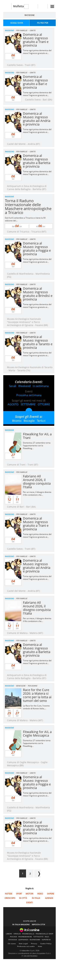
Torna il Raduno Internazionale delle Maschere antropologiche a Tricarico (28, 206)
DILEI (47, 937)
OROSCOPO (10, 898)
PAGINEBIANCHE (25, 937)
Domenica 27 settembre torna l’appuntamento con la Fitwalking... (36, 445)
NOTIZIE (8, 893)
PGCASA (13, 937)
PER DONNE (32, 685)
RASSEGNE (30, 15)
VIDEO (40, 893)
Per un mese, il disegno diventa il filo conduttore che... (37, 493)
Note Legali (23, 943)
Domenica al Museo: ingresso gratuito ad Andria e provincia (36, 118)
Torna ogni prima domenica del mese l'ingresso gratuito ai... (37, 52)
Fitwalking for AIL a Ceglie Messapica (37, 734)
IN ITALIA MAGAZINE (21, 924)
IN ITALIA (36, 898)
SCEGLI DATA (16, 22)
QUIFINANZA (23, 940)
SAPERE (50, 893)
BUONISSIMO (35, 940)
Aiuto (40, 946)
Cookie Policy (45, 943)
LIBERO (9, 934)
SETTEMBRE (28, 404)
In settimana (41, 386)
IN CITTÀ (23, 898)
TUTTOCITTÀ (38, 937)
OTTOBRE (44, 404)
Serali (12, 386)
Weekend (24, 386)
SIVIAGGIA (12, 940)
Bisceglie (29, 421)
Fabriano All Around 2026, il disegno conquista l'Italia (37, 481)
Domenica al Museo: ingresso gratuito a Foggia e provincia (37, 248)
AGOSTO (13, 404)
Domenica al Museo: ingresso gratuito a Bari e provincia (35, 82)
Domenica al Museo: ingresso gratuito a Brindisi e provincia (37, 293)
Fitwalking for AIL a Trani (37, 436)
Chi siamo (12, 943)
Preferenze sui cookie (26, 946)
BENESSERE (21, 685)
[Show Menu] (52, 6)
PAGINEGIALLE (28, 934)
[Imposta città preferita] (7, 6)
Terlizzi (41, 421)
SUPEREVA (46, 940)
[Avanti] (37, 873)
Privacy (34, 943)
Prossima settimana (28, 395)
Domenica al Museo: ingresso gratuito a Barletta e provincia (36, 161)
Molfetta (18, 6)
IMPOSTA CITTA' (38, 924)
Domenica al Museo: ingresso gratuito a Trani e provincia (36, 40)
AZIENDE (49, 898)
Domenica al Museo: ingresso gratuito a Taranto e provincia (37, 342)
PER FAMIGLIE (21, 30)
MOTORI (29, 893)
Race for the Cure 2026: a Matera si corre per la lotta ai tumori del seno (37, 695)
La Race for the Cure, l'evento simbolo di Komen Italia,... (36, 707)
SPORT (19, 893)
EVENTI (29, 902)
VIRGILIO (17, 934)
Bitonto (16, 421)
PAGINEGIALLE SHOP (44, 934)
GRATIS (33, 30)
